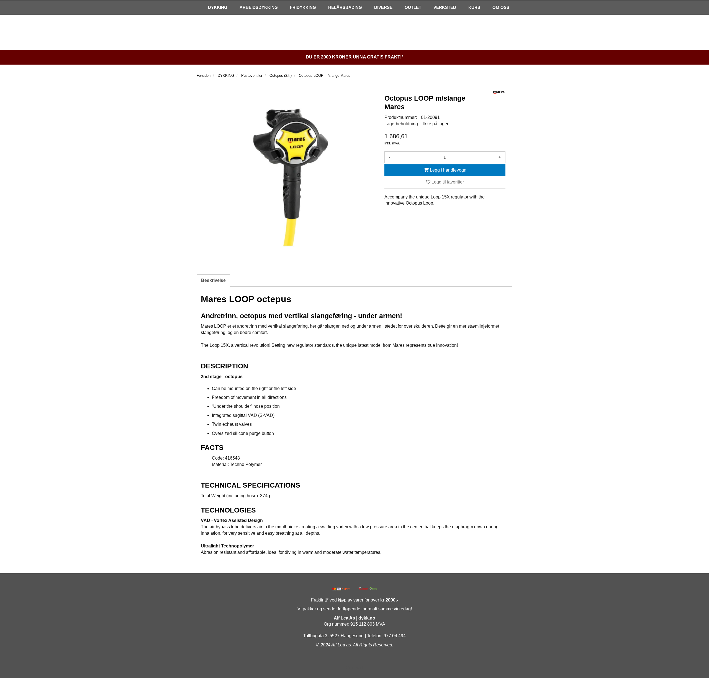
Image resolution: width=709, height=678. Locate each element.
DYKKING (217, 7)
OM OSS (500, 7)
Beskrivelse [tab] (213, 280)
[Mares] (498, 92)
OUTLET (413, 7)
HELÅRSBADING (345, 7)
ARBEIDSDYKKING (259, 7)
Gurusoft (354, 667)
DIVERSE (383, 7)
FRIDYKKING (303, 7)
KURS (474, 7)
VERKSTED (444, 7)
